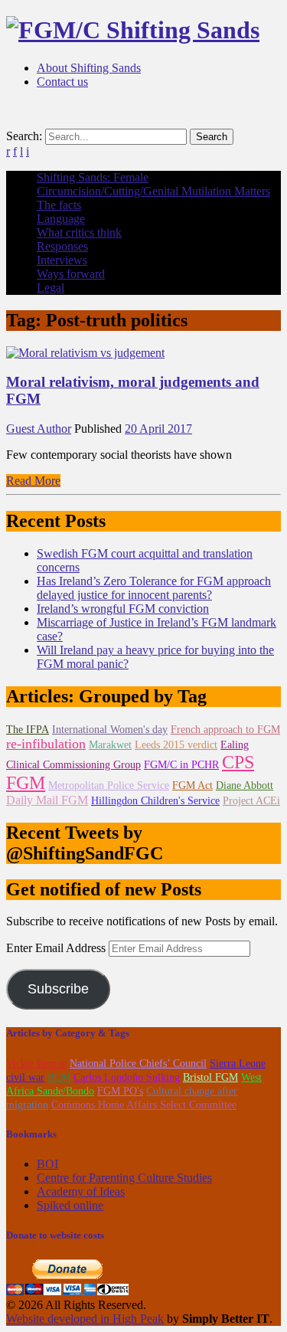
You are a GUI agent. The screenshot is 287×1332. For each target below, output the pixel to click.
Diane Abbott (244, 785)
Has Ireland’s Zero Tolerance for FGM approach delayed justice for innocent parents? (154, 587)
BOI (47, 1163)
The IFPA (27, 729)
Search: (24, 135)
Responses (62, 246)
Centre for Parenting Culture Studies (124, 1177)
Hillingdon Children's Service (155, 801)
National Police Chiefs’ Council (138, 1063)
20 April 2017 (158, 428)
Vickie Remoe (36, 1063)
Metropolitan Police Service (108, 785)
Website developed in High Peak (85, 1318)
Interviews (62, 260)
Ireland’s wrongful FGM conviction (123, 608)
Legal (50, 287)
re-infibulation (46, 743)
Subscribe (58, 989)
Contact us (62, 81)
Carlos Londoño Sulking (126, 1077)
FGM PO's (120, 1091)
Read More (33, 480)
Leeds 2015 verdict (176, 745)
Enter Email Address (57, 947)
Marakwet (110, 745)
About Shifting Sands (89, 67)
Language (61, 218)
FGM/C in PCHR (181, 765)
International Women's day (110, 729)
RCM (58, 1077)
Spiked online (70, 1205)
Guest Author (38, 428)
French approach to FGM (225, 729)
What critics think (79, 232)
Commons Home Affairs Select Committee (143, 1105)
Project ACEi (251, 801)
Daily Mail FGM (47, 800)
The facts (59, 204)
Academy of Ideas (81, 1191)
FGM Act (192, 785)
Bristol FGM (210, 1077)
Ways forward (71, 273)
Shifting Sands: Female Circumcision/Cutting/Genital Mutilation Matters (153, 184)
